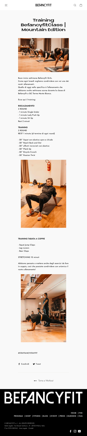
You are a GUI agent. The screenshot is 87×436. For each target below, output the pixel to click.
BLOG (45, 416)
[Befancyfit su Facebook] (70, 431)
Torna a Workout (45, 380)
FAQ (80, 416)
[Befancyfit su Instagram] (75, 431)
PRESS (62, 416)
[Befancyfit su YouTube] (79, 431)
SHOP (28, 416)
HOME (73, 413)
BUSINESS (72, 416)
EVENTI (54, 416)
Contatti (31, 428)
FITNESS (36, 416)
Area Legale (23, 428)
